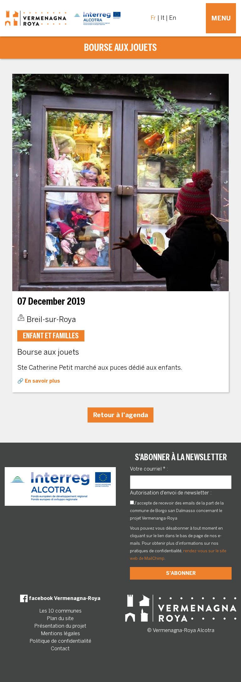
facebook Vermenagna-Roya (64, 598)
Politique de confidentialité (60, 641)
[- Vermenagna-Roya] (62, 18)
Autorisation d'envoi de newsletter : (171, 493)
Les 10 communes (60, 611)
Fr (153, 17)
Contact (60, 649)
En (172, 17)
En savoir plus (42, 381)
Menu (221, 18)
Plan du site (60, 618)
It (162, 17)
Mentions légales (60, 633)
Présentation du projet (60, 626)
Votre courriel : (149, 469)
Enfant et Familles (51, 335)
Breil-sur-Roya (51, 319)
